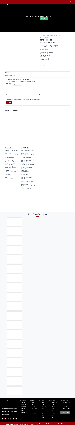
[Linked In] (71, 2)
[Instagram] (66, 2)
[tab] (7, 72)
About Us (31, 16)
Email (39, 94)
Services (37, 16)
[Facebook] (62, 2)
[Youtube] (73, 2)
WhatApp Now (44, 18)
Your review (9, 87)
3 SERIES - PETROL (49, 35)
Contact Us (59, 16)
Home (27, 16)
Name (7, 94)
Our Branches (48, 16)
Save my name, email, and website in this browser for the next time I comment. (23, 99)
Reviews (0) (7, 72)
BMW (44, 35)
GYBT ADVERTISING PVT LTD (32, 424)
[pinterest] (5, 419)
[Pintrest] (64, 2)
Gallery (42, 16)
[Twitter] (68, 2)
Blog (55, 16)
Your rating (9, 83)
